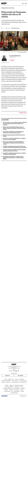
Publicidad (3, 382)
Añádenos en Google (15, 28)
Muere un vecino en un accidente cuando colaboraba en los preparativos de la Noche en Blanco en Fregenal (15, 123)
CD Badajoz (23, 388)
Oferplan (22, 389)
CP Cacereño (11, 389)
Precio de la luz (16, 389)
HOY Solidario (17, 386)
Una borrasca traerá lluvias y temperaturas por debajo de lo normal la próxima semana (13, 132)
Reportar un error (23, 112)
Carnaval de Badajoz (16, 388)
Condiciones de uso (15, 380)
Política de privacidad (22, 380)
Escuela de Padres (7, 391)
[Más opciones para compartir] (9, 28)
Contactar (5, 379)
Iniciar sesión (23, 3)
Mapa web (8, 382)
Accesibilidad (22, 379)
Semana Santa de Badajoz (9, 386)
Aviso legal (16, 379)
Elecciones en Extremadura (7, 388)
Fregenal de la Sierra (7, 8)
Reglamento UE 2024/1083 (6, 380)
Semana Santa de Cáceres (19, 385)
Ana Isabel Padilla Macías (14, 55)
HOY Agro (6, 385)
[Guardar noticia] (1, 28)
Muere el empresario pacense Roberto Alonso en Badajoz (14, 135)
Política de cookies (23, 382)
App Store (8, 375)
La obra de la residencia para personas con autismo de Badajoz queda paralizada (14, 153)
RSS (12, 391)
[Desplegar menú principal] (26, 3)
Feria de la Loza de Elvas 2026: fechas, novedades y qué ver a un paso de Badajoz (14, 139)
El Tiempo (22, 391)
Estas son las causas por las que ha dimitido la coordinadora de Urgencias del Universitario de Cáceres (13, 143)
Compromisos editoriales (15, 382)
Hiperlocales (11, 385)
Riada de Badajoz (16, 391)
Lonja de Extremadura (14, 392)
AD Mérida (6, 389)
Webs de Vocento (23, 395)
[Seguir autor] (12, 60)
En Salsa (21, 386)
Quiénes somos (11, 379)
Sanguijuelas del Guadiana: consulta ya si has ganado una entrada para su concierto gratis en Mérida (13, 157)
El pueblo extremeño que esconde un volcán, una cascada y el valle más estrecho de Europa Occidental (15, 147)
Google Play (21, 375)
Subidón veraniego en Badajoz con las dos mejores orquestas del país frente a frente (14, 150)
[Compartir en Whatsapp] (7, 28)
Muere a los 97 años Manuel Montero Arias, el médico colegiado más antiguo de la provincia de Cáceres (14, 128)
